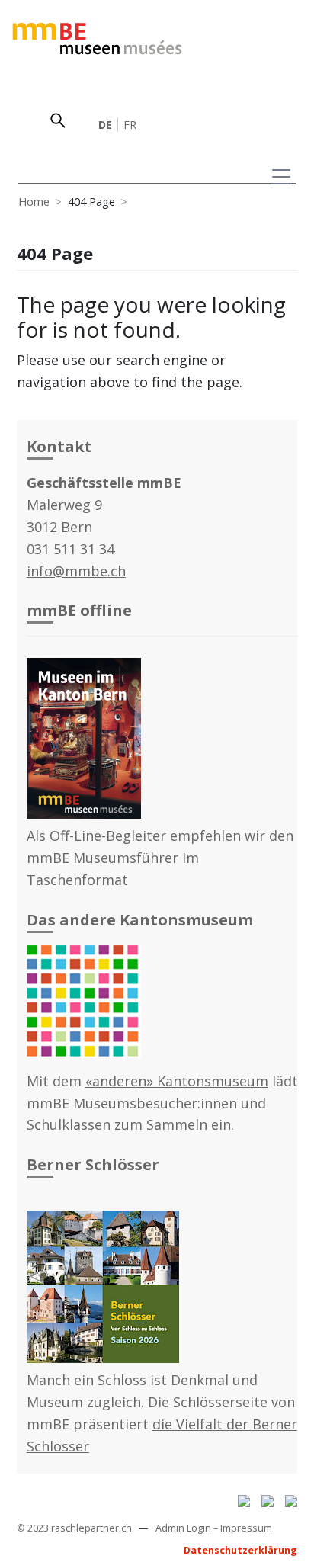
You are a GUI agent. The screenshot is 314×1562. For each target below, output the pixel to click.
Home (34, 201)
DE (105, 124)
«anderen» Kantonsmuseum (176, 1081)
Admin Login (183, 1528)
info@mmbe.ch (76, 571)
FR (129, 124)
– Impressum (242, 1528)
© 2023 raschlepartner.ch (74, 1528)
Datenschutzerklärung (240, 1550)
